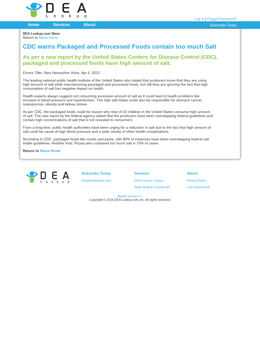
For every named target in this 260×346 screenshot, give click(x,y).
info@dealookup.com (96, 180)
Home (33, 25)
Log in (199, 19)
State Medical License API (152, 187)
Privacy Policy (196, 180)
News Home (48, 37)
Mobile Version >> (130, 196)
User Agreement (198, 187)
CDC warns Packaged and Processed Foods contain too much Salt (119, 46)
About (89, 25)
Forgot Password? (222, 19)
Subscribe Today (223, 25)
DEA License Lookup (148, 180)
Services (61, 25)
